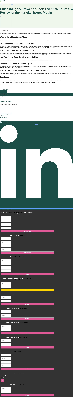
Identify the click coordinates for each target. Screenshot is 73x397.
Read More (2, 115)
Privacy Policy (6, 209)
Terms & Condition (2, 209)
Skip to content (2, 0)
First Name (3, 375)
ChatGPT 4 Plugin (13, 4)
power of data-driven (64, 33)
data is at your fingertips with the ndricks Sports (18, 82)
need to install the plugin (22, 66)
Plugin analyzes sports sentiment (12, 46)
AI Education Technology (4, 4)
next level (18, 33)
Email (2, 377)
